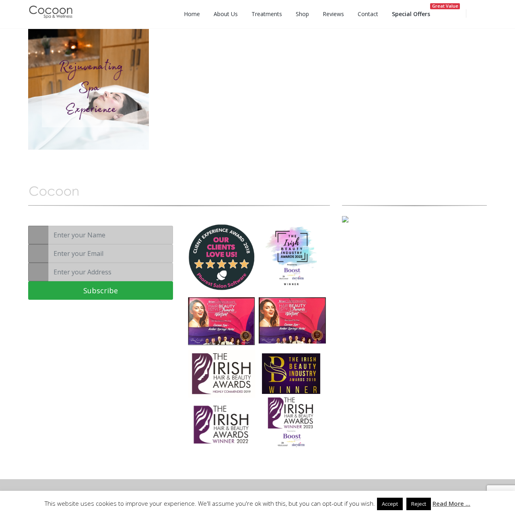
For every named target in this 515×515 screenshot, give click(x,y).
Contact (368, 14)
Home (192, 14)
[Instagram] (382, 241)
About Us (226, 14)
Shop (302, 14)
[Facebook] (368, 241)
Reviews (333, 14)
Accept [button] (390, 503)
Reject (418, 503)
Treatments (266, 14)
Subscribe (100, 290)
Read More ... (451, 503)
